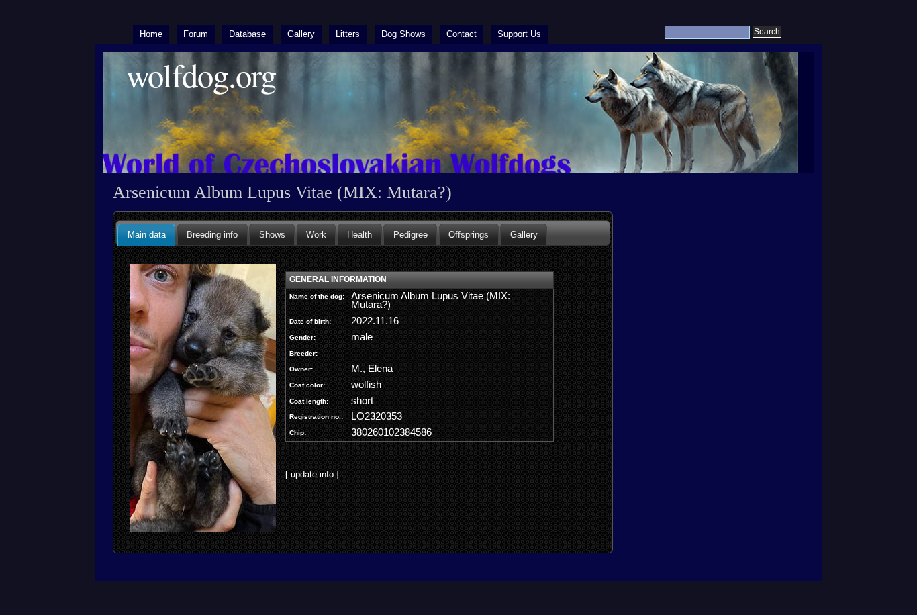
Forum (195, 34)
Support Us (519, 34)
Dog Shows (403, 34)
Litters (348, 34)
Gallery (301, 34)
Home (151, 34)
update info (312, 474)
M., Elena (372, 368)
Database (247, 34)
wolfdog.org (201, 75)
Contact (461, 34)
